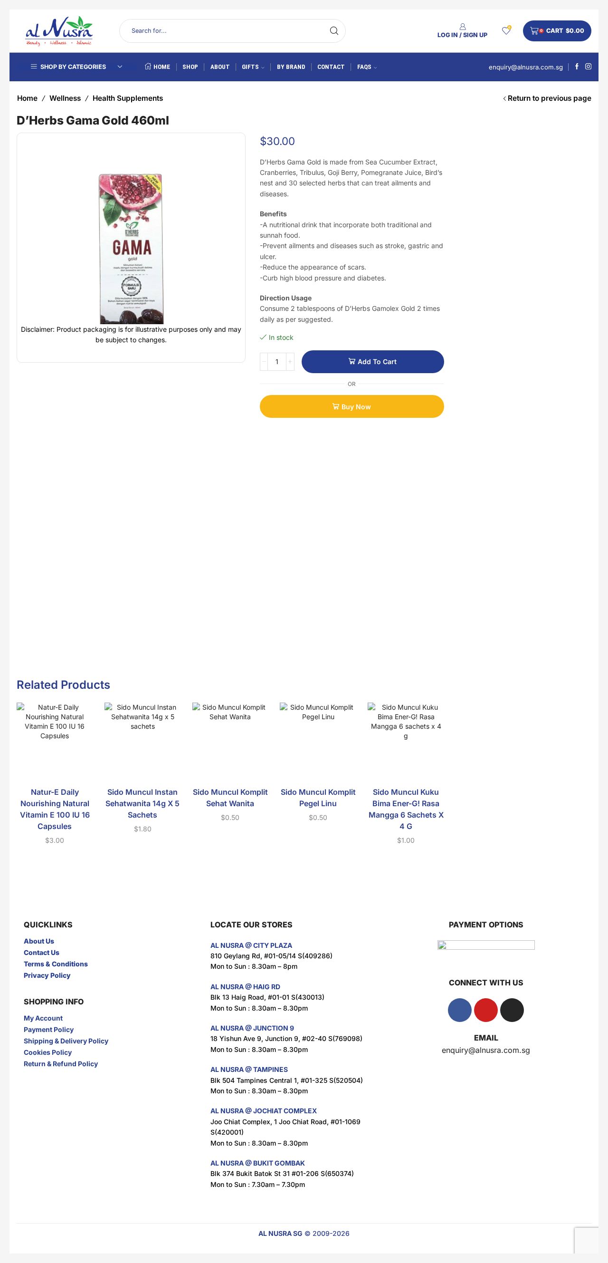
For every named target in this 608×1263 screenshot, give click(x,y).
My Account (43, 1018)
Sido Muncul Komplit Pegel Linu (318, 798)
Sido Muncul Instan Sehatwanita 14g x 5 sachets (142, 804)
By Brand (291, 66)
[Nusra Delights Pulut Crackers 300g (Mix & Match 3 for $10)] (470, 216)
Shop (190, 66)
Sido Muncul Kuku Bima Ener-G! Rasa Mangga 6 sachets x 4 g (406, 809)
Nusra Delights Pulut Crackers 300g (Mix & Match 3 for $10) (538, 204)
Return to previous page (549, 98)
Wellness (65, 98)
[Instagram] (588, 67)
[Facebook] (577, 67)
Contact (331, 66)
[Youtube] (486, 1010)
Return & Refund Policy (61, 1064)
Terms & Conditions (56, 964)
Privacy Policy (47, 975)
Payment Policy (49, 1029)
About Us (39, 941)
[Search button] (334, 30)
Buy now (356, 407)
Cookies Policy (48, 1052)
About (220, 66)
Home (161, 66)
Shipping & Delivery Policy (66, 1041)
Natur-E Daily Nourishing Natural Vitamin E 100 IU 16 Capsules (55, 809)
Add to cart (377, 361)
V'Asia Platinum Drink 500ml (538, 146)
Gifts (250, 66)
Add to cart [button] (54, 763)
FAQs (364, 66)
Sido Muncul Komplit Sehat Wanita (230, 798)
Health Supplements (128, 98)
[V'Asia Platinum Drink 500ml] (470, 157)
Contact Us (41, 952)
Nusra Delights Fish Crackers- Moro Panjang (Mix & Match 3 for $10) (538, 263)
